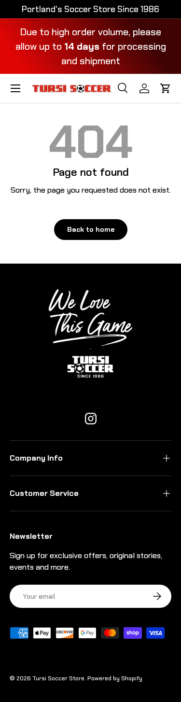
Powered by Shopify (114, 678)
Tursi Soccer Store (58, 678)
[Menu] (15, 88)
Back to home (90, 229)
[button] (165, 88)
